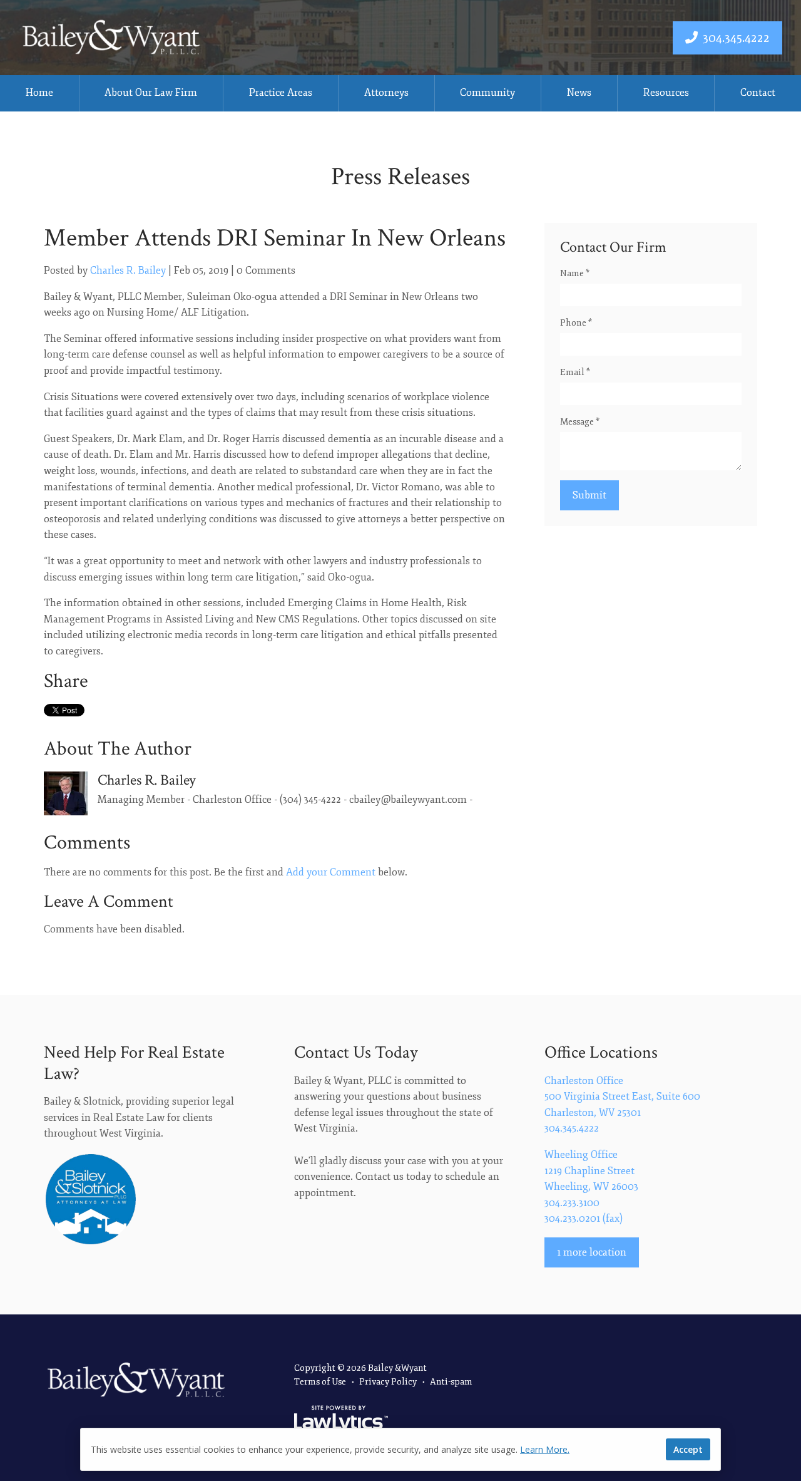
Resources (666, 92)
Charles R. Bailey (128, 270)
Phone (576, 322)
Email (575, 372)
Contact (757, 92)
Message (579, 421)
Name (574, 273)
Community (487, 92)
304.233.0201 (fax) (583, 1218)
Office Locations (601, 1052)
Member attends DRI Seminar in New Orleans (275, 238)
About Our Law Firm (151, 92)
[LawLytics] (341, 1419)
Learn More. (544, 1449)
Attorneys (386, 92)
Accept (688, 1449)
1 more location (591, 1252)
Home (39, 92)
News (579, 92)
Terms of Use (320, 1381)
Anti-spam (451, 1381)
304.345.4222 (736, 38)
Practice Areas (280, 92)
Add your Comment (330, 872)
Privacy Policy (388, 1381)
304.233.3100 (571, 1203)
